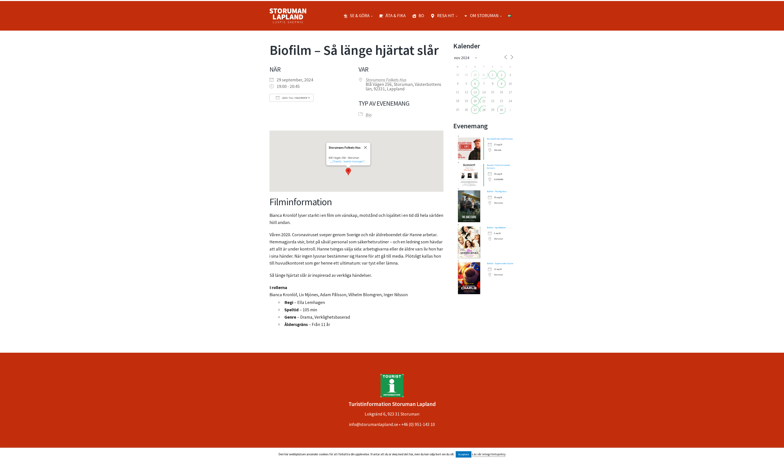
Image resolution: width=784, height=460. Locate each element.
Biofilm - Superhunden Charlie (500, 263)
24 (510, 101)
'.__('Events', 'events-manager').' (347, 161)
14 (484, 92)
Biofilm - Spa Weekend (496, 227)
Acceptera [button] (463, 454)
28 (484, 110)
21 (484, 101)
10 (510, 84)
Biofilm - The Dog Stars (497, 191)
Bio (369, 115)
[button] (348, 171)
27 (475, 110)
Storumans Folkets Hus (386, 80)
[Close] (365, 147)
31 (484, 75)
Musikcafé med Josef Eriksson (500, 138)
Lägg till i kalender (294, 97)
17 (510, 92)
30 (475, 75)
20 (475, 101)
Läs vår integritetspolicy (489, 454)
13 (475, 92)
